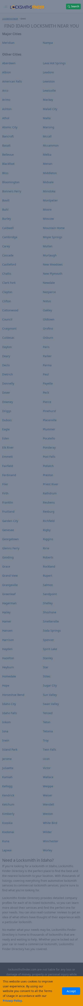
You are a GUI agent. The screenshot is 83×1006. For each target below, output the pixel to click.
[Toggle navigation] (6, 6)
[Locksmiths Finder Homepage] (27, 6)
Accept (71, 991)
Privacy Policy (12, 1001)
